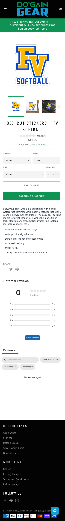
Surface (7, 153)
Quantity (50, 167)
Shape (35, 153)
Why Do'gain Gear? (13, 447)
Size (5, 167)
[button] (32, 304)
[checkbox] (27, 367)
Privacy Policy (11, 474)
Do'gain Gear (26, 511)
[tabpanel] (32, 384)
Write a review (32, 337)
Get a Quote (9, 432)
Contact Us (9, 453)
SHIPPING (41, 144)
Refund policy (11, 484)
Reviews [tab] (10, 350)
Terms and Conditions (16, 479)
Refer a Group (11, 442)
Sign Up (7, 437)
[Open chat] (55, 511)
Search (7, 468)
